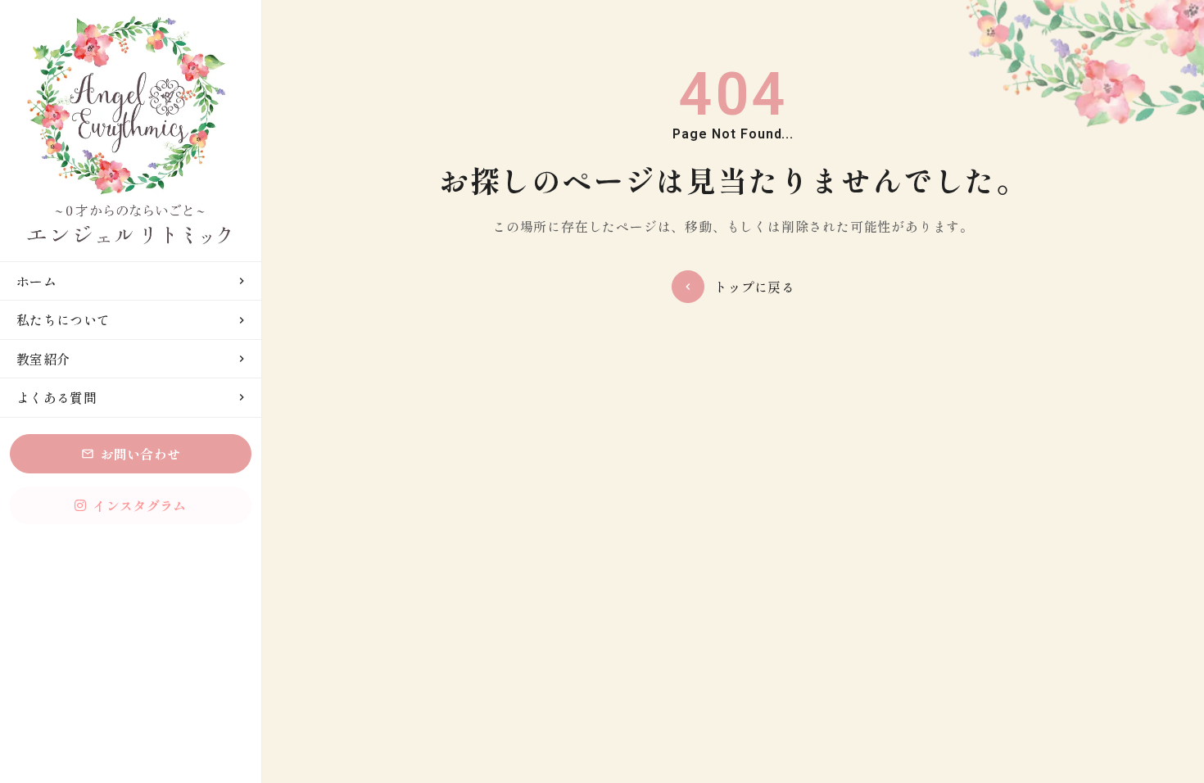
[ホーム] (130, 130)
